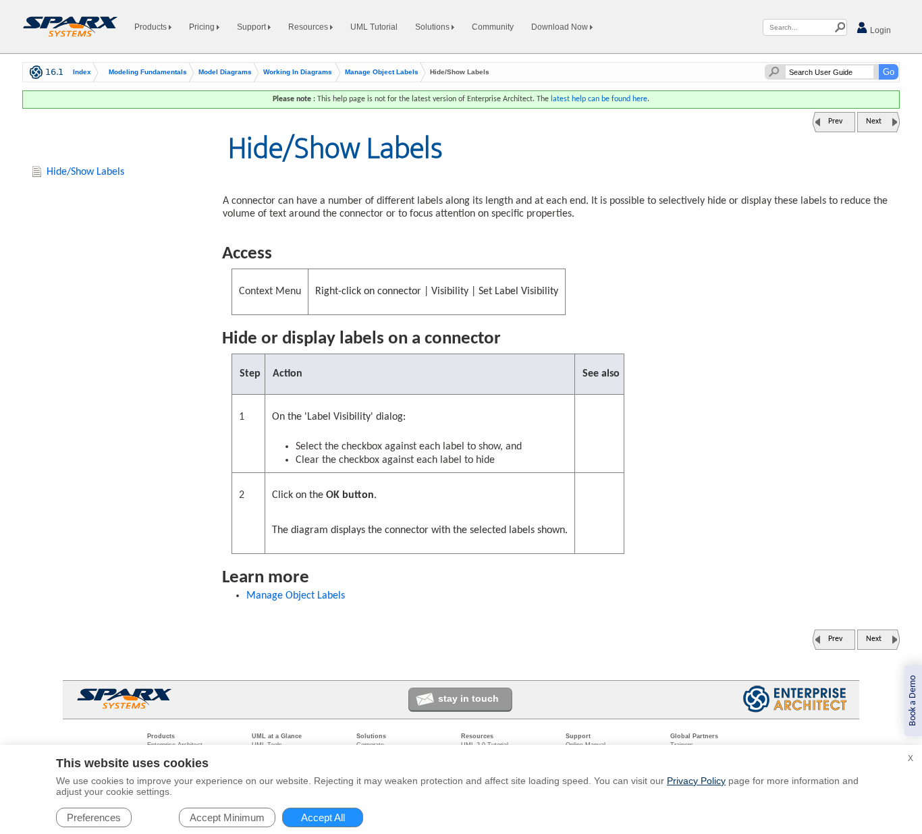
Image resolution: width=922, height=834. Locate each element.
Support (252, 27)
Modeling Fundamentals (148, 72)
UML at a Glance (277, 736)
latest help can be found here (599, 99)
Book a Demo (913, 700)
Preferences (94, 817)
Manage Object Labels (381, 72)
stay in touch (468, 698)
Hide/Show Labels (85, 172)
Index (82, 72)
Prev (835, 121)
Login (879, 30)
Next (874, 121)
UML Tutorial (374, 27)
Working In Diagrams (297, 72)
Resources (309, 27)
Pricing (203, 27)
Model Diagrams (225, 72)
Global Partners (694, 736)
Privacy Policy (696, 780)
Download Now (560, 27)
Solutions (433, 27)
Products (151, 27)
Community (493, 27)
